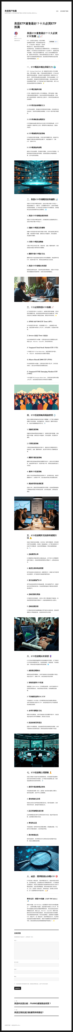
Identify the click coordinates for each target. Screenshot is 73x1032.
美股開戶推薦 (11, 10)
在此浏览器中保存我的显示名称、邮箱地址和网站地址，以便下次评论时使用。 (32, 983)
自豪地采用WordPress (16, 1025)
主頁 (57, 11)
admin (15, 36)
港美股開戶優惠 (64, 11)
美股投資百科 (17, 40)
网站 (15, 976)
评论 (15, 940)
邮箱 (15, 969)
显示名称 (16, 962)
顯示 (56, 41)
